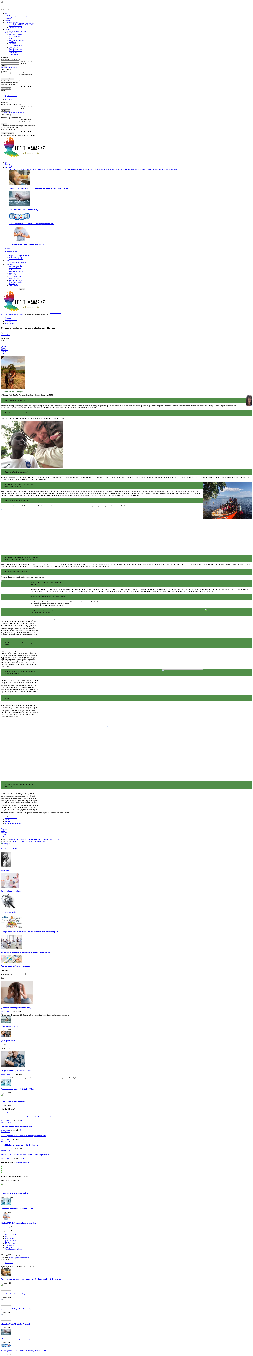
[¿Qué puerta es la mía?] (6, 1022)
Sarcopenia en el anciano (11, 891)
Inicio (6, 13)
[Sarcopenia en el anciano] (10, 887)
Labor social (128, 169)
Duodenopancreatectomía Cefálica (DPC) (17, 1089)
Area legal (15, 169)
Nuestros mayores (137, 169)
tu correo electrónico (25, 75)
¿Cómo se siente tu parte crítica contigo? (17, 1008)
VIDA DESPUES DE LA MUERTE (15, 1324)
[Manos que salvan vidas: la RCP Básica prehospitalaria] (19, 220)
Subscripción (9, 99)
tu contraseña (23, 63)
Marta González (14, 47)
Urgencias (171, 169)
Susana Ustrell (13, 54)
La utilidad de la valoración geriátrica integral (19, 1145)
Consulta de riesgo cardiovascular (51, 169)
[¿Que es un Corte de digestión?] (6, 1097)
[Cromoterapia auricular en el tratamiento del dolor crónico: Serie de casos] (19, 184)
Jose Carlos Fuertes (15, 36)
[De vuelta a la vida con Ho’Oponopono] (6, 1290)
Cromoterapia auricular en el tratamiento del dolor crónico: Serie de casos (38, 188)
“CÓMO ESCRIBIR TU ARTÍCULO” (21, 24)
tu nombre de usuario (25, 61)
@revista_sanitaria (22, 1162)
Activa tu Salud (5, 1132)
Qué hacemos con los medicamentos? (16, 966)
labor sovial (8, 821)
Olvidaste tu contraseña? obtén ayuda (12, 112)
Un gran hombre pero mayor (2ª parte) (16, 1070)
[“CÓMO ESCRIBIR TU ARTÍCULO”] (6, 1189)
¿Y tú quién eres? (8, 1041)
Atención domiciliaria (25, 169)
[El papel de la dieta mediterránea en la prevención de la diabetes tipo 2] (11, 928)
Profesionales (9, 33)
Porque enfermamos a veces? (18, 17)
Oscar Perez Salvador (15, 51)
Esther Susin (13, 43)
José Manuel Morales (15, 35)
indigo (7, 819)
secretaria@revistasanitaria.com (19, 1258)
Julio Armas (12, 38)
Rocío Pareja (13, 52)
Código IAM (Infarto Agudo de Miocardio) (26, 244)
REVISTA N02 (10, 323)
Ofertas (7, 29)
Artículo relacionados (8, 849)
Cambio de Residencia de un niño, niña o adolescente (28, 841)
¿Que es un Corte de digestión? (13, 1101)
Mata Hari (5, 870)
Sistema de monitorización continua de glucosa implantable (25, 1155)
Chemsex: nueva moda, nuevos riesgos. (24, 209)
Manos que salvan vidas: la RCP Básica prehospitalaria (31, 224)
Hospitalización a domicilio (100, 169)
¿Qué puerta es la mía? (10, 1026)
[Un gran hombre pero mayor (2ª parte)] (13, 1067)
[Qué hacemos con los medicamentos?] (11, 962)
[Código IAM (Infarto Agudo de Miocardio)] (19, 240)
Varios (176, 169)
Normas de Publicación (16, 27)
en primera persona (11, 818)
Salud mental (164, 169)
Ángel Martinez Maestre (16, 40)
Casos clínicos (36, 169)
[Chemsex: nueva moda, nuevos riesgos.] (19, 206)
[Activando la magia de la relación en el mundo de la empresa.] (11, 948)
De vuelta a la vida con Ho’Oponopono (17, 1294)
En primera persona (86, 169)
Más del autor (19, 849)
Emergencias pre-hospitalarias (71, 169)
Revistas (7, 20)
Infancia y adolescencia (116, 169)
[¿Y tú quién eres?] (6, 1037)
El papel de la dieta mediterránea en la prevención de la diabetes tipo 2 (29, 932)
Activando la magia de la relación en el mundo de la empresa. (26, 952)
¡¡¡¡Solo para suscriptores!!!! (17, 31)
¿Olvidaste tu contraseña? (9, 67)
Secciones (8, 19)
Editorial (7, 15)
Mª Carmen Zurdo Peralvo (13, 823)
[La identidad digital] (8, 908)
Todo (10, 169)
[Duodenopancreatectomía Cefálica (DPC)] (6, 1085)
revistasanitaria (5, 335)
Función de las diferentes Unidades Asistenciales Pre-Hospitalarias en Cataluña (35, 839)
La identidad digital (9, 912)
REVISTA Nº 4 (6, 1122)
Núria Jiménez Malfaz (15, 49)
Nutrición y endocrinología (151, 169)
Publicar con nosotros (11, 22)
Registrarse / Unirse (11, 96)
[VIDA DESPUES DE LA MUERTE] (6, 1320)
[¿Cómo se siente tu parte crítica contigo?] (17, 1004)
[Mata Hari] (6, 866)
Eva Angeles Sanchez (15, 45)
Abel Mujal (12, 42)
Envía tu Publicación (15, 26)
